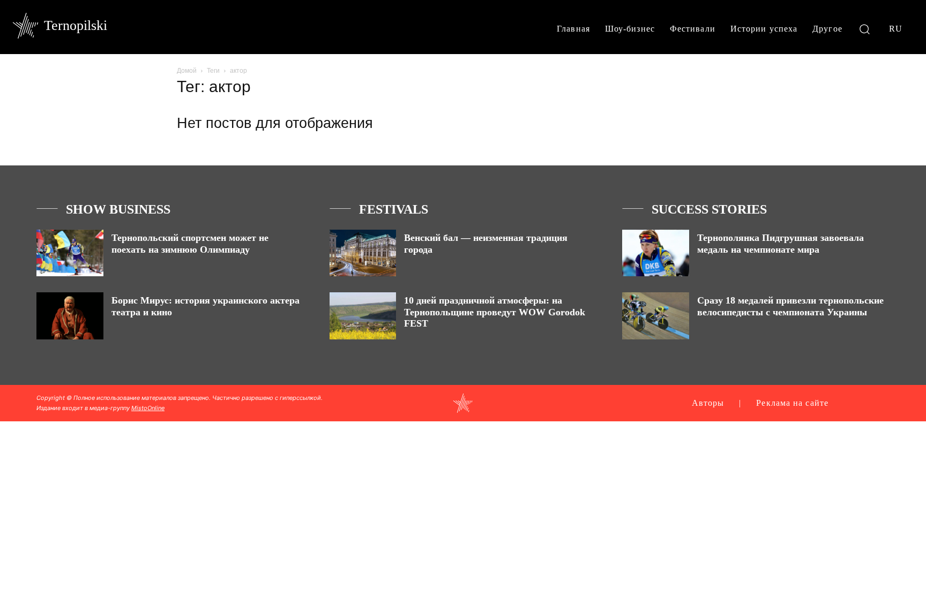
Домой (187, 70)
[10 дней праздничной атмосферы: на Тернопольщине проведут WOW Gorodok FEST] (363, 315)
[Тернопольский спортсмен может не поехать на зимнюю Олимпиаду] (69, 253)
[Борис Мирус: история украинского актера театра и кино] (69, 315)
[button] (864, 28)
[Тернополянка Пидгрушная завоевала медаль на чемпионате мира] (655, 253)
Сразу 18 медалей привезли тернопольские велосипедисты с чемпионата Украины (790, 306)
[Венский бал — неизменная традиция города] (363, 253)
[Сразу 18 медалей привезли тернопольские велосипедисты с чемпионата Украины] (655, 315)
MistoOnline (148, 408)
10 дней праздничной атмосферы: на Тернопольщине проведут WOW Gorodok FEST (494, 312)
